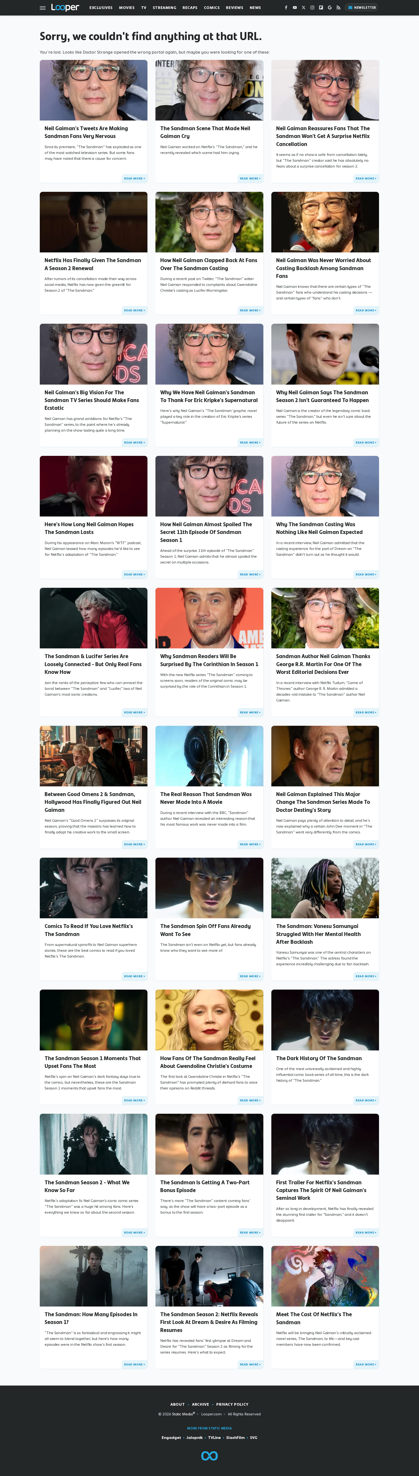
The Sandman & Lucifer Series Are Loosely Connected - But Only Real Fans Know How (93, 664)
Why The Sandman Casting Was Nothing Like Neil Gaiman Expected (319, 528)
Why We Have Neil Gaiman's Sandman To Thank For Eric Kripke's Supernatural (209, 396)
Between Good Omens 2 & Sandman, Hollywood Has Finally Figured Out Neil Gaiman (93, 802)
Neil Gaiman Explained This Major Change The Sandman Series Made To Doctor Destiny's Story (323, 802)
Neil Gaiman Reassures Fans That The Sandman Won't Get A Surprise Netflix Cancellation (323, 136)
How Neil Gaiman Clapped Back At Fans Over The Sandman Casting (208, 264)
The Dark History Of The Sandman (319, 1058)
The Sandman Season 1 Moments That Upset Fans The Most (93, 1062)
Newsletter (365, 8)
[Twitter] (303, 8)
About (177, 1404)
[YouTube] (294, 8)
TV (143, 7)
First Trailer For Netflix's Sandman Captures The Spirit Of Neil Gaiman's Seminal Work (321, 1190)
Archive (200, 1404)
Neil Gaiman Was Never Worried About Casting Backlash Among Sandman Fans (323, 268)
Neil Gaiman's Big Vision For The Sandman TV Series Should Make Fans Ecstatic (92, 400)
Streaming (164, 7)
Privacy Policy (232, 1404)
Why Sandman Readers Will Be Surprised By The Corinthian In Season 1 (209, 660)
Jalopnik (194, 1437)
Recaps (190, 7)
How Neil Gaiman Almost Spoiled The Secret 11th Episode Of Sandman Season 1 (206, 532)
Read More (133, 178)
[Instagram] (312, 8)
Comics (212, 7)
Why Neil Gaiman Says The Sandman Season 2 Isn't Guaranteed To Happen (322, 396)
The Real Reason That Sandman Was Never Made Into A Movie (206, 798)
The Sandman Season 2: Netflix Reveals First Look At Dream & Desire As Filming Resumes (209, 1322)
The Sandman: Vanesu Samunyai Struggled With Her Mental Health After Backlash (318, 934)
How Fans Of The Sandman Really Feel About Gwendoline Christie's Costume (208, 1062)
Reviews (234, 7)
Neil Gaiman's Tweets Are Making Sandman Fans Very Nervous (86, 132)
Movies (127, 7)
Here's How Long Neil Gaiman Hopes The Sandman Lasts (89, 528)
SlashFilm (235, 1437)
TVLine (214, 1437)
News (255, 7)
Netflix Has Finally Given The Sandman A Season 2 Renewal (93, 264)
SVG (253, 1437)
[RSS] (338, 8)
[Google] (329, 8)
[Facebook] (286, 8)
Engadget (171, 1437)
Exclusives (101, 7)
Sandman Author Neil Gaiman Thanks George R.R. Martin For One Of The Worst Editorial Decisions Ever (323, 664)
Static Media (182, 1414)
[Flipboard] (321, 8)
